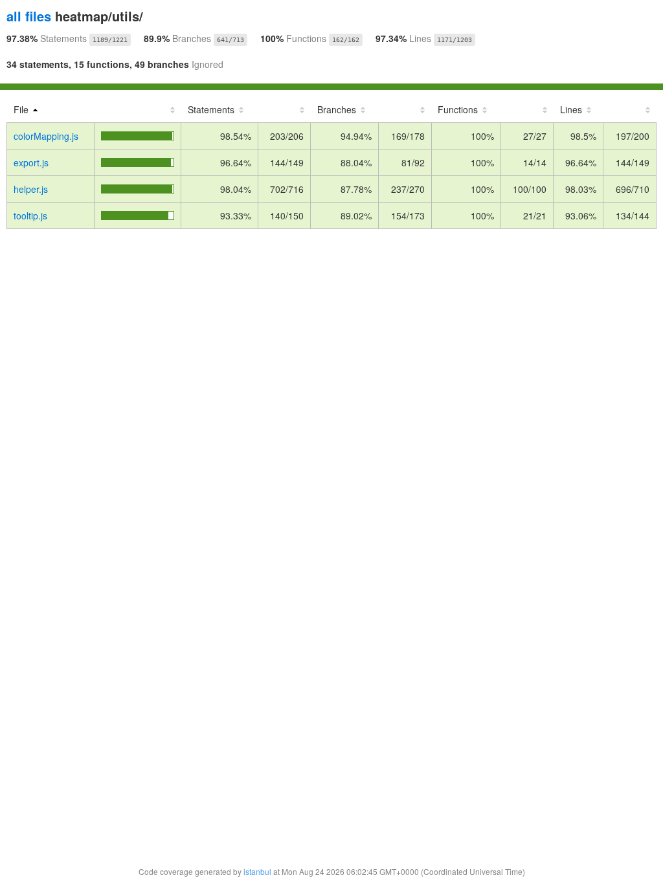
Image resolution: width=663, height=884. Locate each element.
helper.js (31, 188)
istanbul (257, 871)
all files (28, 15)
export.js (31, 162)
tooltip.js (30, 215)
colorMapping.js (46, 135)
